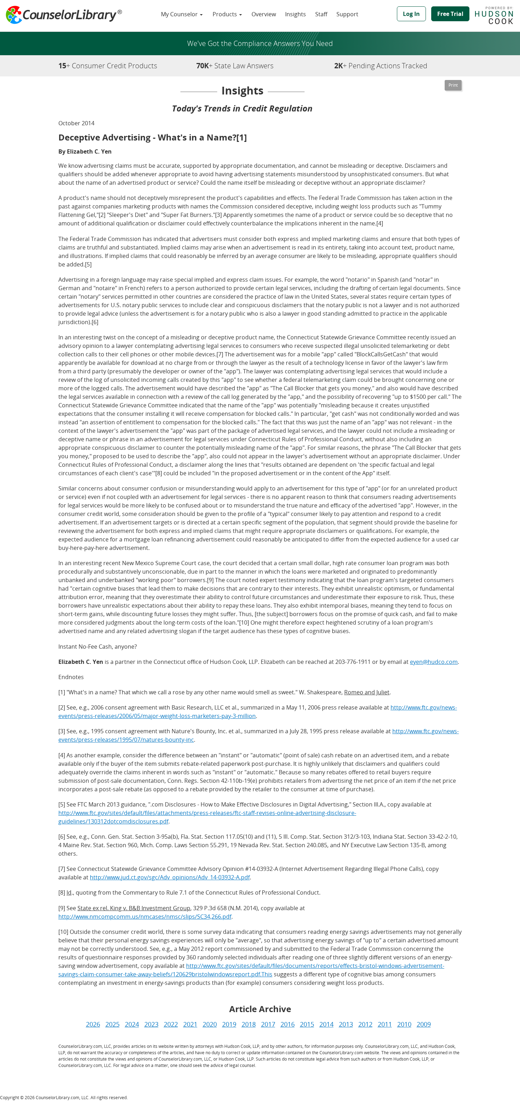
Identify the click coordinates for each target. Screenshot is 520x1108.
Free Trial (450, 14)
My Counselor (180, 14)
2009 (424, 1024)
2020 (210, 1024)
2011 (385, 1024)
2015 (307, 1024)
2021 (190, 1024)
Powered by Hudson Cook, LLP (497, 15)
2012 (365, 1024)
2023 (151, 1024)
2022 (171, 1024)
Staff (321, 14)
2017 (268, 1024)
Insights (295, 14)
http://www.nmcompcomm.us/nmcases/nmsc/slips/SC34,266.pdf (144, 916)
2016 (288, 1024)
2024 (132, 1024)
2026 (93, 1024)
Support (347, 14)
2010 (404, 1024)
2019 (229, 1024)
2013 (346, 1024)
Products (225, 14)
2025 (112, 1024)
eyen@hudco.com (434, 662)
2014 (326, 1024)
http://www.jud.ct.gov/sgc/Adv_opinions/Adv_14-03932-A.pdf (170, 877)
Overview (264, 14)
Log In (411, 14)
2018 (249, 1024)
